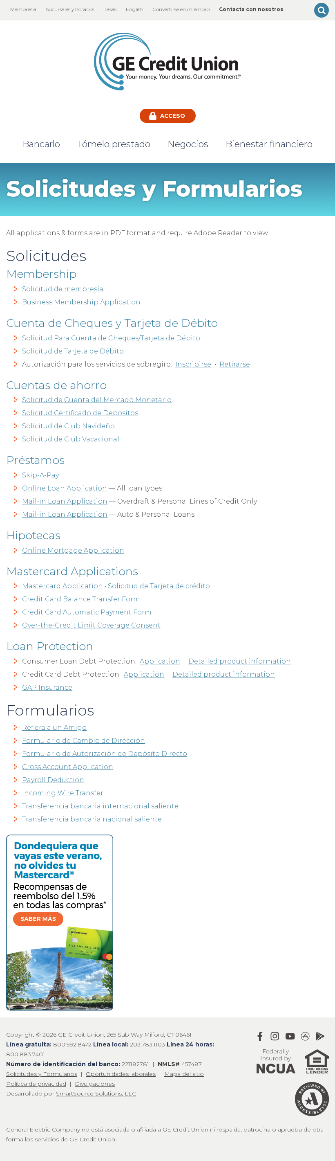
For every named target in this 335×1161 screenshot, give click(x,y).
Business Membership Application (81, 302)
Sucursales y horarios (70, 9)
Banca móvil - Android (320, 1036)
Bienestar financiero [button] (269, 144)
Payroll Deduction (53, 780)
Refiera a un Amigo (54, 727)
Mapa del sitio (184, 1074)
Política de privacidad (36, 1083)
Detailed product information (239, 661)
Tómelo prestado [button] (113, 144)
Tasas (110, 9)
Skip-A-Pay (40, 475)
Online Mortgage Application (73, 550)
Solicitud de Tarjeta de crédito (159, 586)
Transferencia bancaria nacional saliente (92, 819)
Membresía (23, 9)
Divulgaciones (95, 1083)
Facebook (259, 1036)
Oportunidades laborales (121, 1074)
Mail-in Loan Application (64, 501)
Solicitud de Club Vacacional (70, 439)
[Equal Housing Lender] (313, 1077)
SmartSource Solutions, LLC (96, 1093)
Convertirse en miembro (181, 9)
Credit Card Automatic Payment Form (87, 612)
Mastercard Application (62, 586)
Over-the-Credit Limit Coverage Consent (91, 625)
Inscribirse (193, 364)
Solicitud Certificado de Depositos (80, 413)
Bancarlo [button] (41, 144)
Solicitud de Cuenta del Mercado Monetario (97, 400)
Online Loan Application (64, 488)
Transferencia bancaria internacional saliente (100, 806)
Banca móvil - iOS (305, 1036)
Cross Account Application (67, 767)
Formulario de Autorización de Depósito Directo (104, 754)
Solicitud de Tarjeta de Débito (73, 351)
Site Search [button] (321, 10)
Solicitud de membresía (62, 289)
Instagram (274, 1036)
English (134, 9)
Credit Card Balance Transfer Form (81, 599)
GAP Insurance (47, 687)
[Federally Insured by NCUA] (276, 1077)
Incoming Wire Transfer (62, 793)
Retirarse (234, 364)
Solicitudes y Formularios (41, 1074)
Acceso (172, 115)
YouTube (290, 1036)
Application (160, 661)
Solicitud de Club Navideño (68, 426)
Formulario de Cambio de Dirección (83, 741)
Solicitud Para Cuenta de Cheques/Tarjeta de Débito (111, 338)
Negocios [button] (188, 144)
